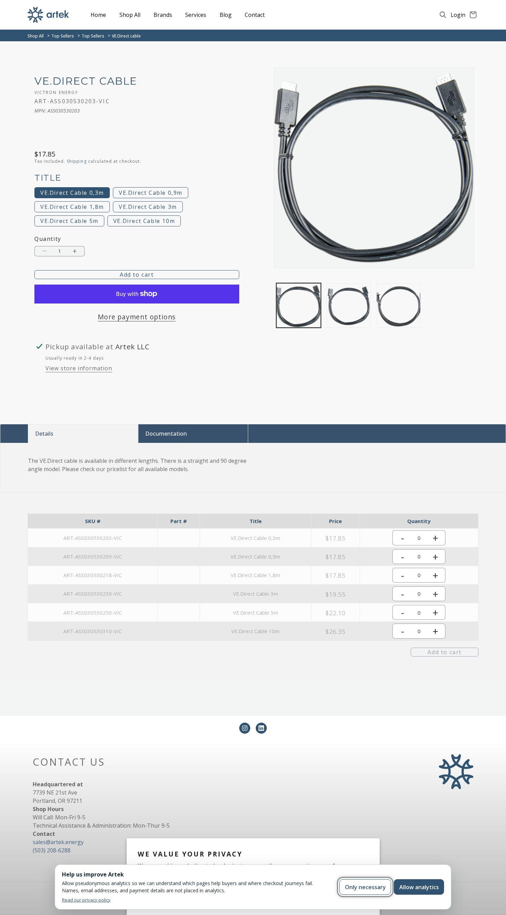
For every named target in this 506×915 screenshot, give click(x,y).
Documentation (166, 433)
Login (458, 15)
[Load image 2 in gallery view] (348, 305)
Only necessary (365, 887)
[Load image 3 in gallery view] (398, 305)
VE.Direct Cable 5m (69, 221)
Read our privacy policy (86, 900)
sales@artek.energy (58, 842)
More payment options (137, 316)
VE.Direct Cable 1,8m (72, 207)
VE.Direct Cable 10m (144, 221)
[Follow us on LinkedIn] (261, 728)
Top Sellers (62, 36)
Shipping (77, 161)
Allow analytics (419, 887)
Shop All (36, 36)
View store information (78, 368)
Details (44, 433)
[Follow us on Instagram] (244, 728)
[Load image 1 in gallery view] (298, 305)
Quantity (47, 239)
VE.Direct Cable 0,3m (72, 192)
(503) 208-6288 (52, 850)
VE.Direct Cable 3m (148, 207)
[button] (443, 14)
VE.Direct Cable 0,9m (150, 192)
